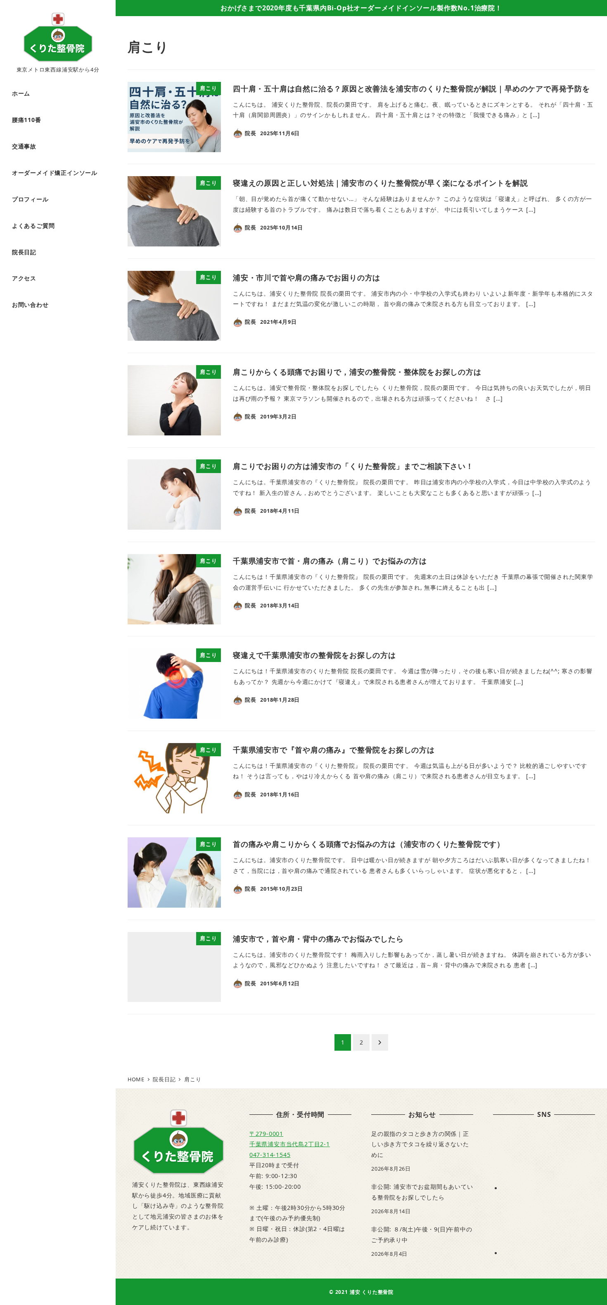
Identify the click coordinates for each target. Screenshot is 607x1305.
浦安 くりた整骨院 (372, 1291)
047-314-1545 (270, 1155)
